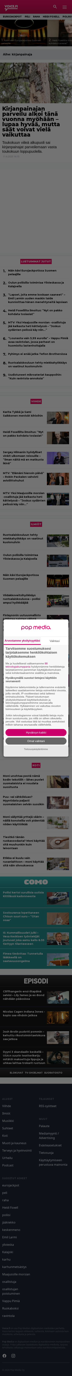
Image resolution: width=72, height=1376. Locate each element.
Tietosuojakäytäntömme (36, 749)
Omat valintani (36, 741)
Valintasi (55, 640)
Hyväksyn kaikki (36, 732)
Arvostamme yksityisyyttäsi (22, 640)
